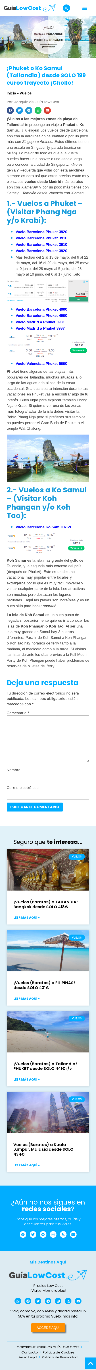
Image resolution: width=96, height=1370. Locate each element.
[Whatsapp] (18, 1301)
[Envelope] (73, 1234)
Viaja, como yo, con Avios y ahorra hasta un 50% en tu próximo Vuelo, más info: (48, 1314)
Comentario (18, 713)
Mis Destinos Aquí (48, 1262)
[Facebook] (23, 1234)
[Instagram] (53, 1234)
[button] (66, 8)
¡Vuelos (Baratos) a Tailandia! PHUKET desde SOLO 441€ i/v (45, 1066)
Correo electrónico (23, 787)
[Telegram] (43, 1234)
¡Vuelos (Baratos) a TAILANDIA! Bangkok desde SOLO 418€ (45, 904)
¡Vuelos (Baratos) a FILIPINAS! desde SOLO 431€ (44, 985)
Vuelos (26, 93)
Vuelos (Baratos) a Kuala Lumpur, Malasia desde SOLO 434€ (43, 1149)
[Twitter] (33, 1234)
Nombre (13, 770)
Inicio (11, 93)
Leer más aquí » (26, 917)
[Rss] (63, 1234)
